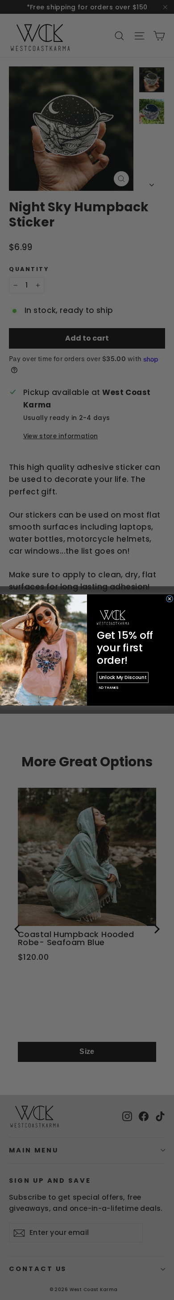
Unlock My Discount (122, 677)
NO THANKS (108, 688)
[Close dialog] (169, 599)
